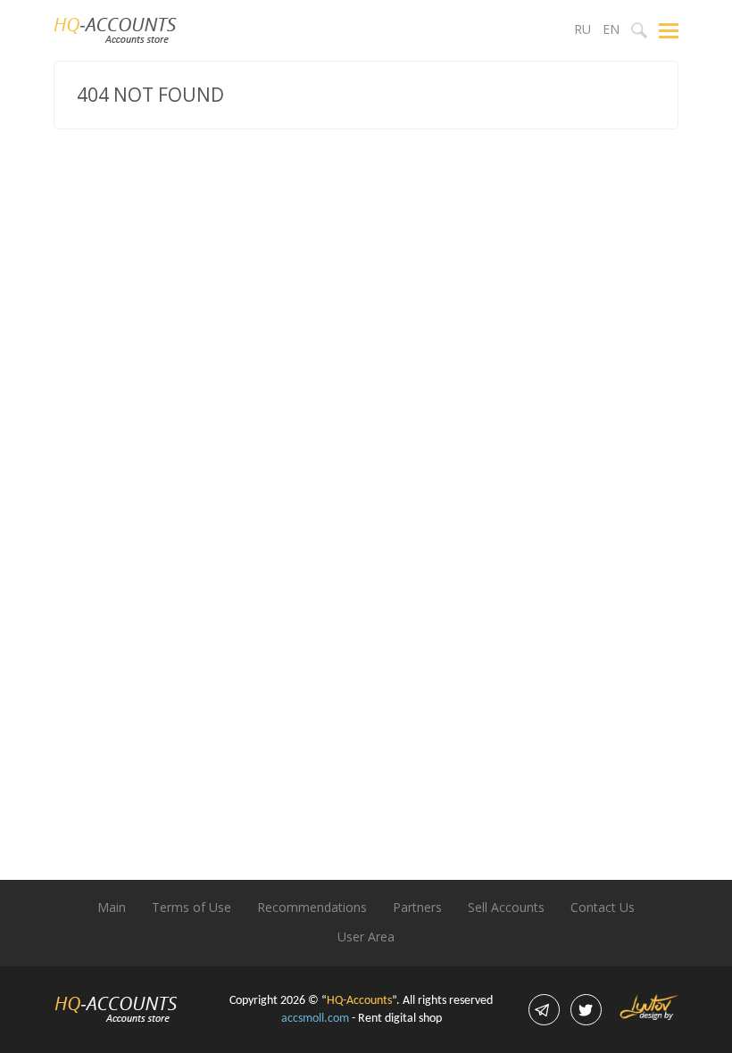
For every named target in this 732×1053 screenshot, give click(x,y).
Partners (417, 907)
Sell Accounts (506, 907)
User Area (366, 936)
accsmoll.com (315, 1018)
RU (582, 29)
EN (611, 29)
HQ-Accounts (359, 1000)
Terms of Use (191, 907)
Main (111, 907)
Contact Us (602, 907)
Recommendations (312, 907)
